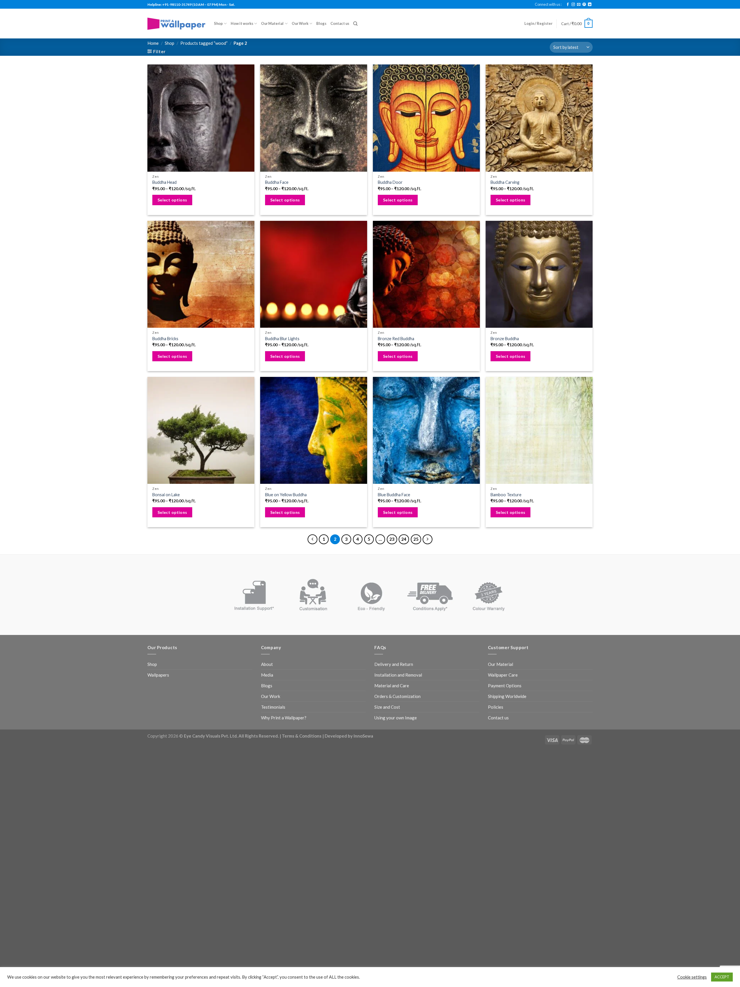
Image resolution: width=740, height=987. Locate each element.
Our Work (300, 23)
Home (153, 43)
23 (392, 539)
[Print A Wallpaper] (176, 23)
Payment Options (504, 685)
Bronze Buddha (505, 338)
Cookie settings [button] (692, 977)
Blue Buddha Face (394, 494)
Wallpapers (158, 674)
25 (416, 539)
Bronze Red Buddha (396, 338)
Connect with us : (548, 4)
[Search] (355, 23)
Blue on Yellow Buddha (286, 494)
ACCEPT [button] (722, 977)
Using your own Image (395, 717)
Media (267, 674)
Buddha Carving (505, 182)
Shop (218, 23)
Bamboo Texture (506, 494)
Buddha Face (276, 182)
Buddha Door (390, 182)
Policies (495, 707)
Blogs (321, 23)
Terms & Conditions (301, 735)
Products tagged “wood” (203, 43)
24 (403, 539)
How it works (242, 23)
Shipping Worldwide (507, 696)
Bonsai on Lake (166, 494)
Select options (172, 199)
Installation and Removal (398, 674)
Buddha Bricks (165, 338)
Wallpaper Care (503, 674)
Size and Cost (387, 707)
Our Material (272, 23)
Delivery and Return (393, 664)
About (267, 664)
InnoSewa (363, 735)
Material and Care (391, 685)
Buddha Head (164, 182)
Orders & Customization (397, 696)
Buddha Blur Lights (282, 338)
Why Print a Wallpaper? (283, 717)
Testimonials (273, 707)
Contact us (339, 23)
